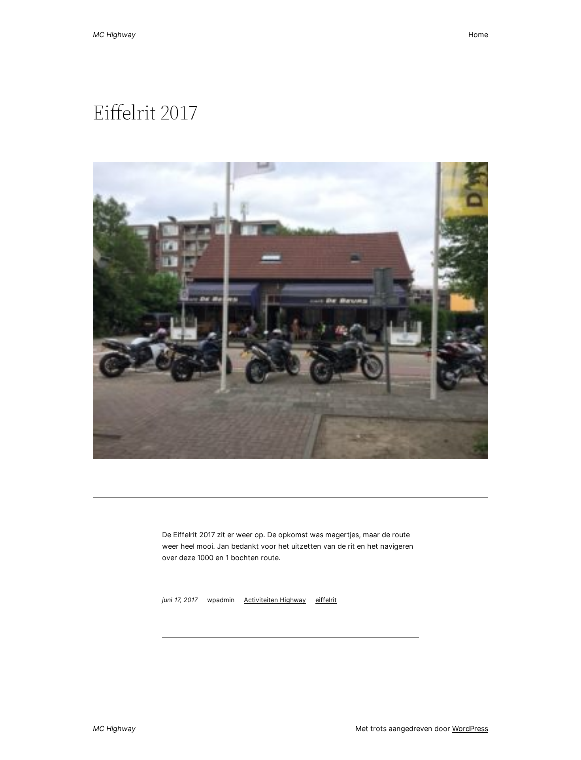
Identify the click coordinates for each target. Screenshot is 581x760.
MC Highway (114, 34)
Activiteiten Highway (275, 600)
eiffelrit (326, 600)
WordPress (470, 728)
